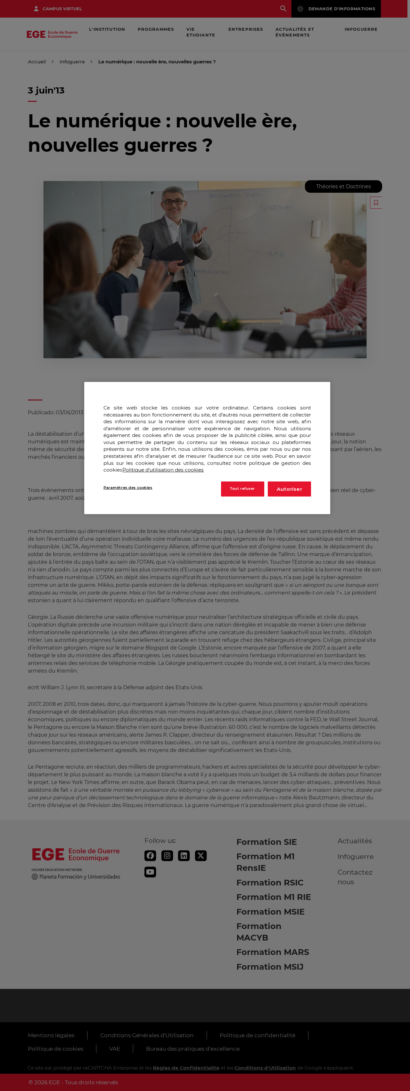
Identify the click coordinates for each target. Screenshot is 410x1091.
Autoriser (289, 489)
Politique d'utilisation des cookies (163, 470)
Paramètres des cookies (127, 487)
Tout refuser (242, 488)
